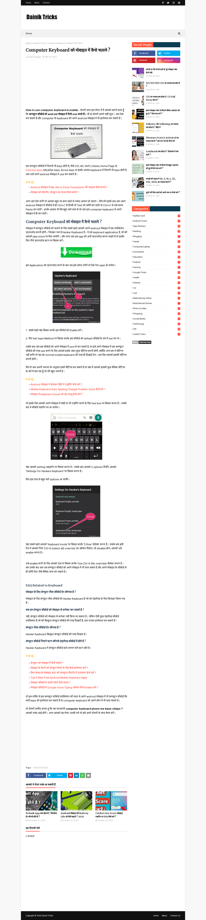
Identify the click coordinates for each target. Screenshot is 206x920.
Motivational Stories (156, 303)
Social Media (156, 318)
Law (156, 293)
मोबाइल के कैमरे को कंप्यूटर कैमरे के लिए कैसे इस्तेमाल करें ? (59, 667)
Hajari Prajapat (34, 57)
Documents (156, 252)
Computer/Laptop (156, 246)
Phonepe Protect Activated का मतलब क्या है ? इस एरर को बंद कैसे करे (162, 139)
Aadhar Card (156, 216)
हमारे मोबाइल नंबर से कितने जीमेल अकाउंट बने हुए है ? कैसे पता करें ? (163, 112)
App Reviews (156, 226)
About (36, 3)
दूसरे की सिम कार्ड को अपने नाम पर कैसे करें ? (163, 192)
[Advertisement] (76, 85)
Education (156, 257)
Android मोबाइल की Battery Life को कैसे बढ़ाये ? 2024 (74, 815)
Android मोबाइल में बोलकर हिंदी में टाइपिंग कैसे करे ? (56, 384)
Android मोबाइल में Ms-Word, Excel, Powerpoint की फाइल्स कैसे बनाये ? (69, 187)
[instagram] (174, 3)
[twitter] (168, 3)
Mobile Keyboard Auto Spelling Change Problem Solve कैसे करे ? (68, 389)
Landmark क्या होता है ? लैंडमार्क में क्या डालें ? (162, 153)
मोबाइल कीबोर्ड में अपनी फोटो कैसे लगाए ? (50, 682)
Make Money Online (156, 298)
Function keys (34, 170)
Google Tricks (156, 272)
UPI (156, 329)
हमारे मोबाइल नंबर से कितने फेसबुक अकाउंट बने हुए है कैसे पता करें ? (162, 167)
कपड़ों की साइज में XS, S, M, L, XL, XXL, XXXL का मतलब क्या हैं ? (161, 180)
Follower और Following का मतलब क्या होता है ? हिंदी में (162, 126)
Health (156, 277)
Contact (46, 3)
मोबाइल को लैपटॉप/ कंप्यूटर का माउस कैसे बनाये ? (55, 192)
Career (156, 241)
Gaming (156, 267)
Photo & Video (156, 308)
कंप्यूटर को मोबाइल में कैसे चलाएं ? (47, 662)
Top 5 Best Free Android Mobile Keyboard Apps (59, 677)
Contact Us (175, 916)
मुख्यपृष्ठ (28, 43)
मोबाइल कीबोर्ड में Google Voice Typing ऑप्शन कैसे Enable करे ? (64, 687)
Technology (156, 324)
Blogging (156, 236)
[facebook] (162, 3)
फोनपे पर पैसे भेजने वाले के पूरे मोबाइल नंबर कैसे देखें (161, 71)
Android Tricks (39, 43)
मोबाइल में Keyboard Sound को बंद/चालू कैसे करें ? (57, 394)
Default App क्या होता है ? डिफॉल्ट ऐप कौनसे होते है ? (41, 815)
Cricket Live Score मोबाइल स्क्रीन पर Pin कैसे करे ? (109, 815)
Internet (156, 282)
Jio (156, 288)
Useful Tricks (156, 334)
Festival (156, 262)
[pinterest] (178, 3)
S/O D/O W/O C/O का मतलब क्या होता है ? (163, 85)
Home (28, 3)
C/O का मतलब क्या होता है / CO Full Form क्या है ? (160, 98)
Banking (156, 231)
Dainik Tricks (47, 916)
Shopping (156, 313)
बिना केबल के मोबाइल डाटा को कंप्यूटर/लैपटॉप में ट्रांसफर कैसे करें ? (63, 672)
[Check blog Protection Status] (141, 343)
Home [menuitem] (29, 33)
